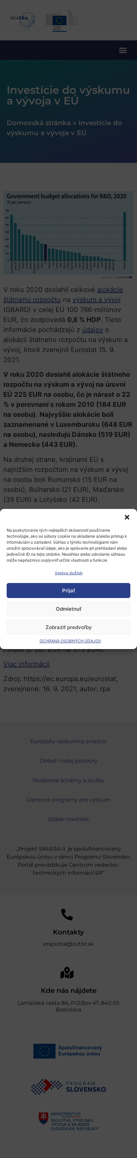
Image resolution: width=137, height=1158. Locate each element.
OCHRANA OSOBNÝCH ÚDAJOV (70, 640)
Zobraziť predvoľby (69, 627)
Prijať (68, 590)
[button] (127, 517)
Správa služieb (68, 572)
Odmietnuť (68, 609)
